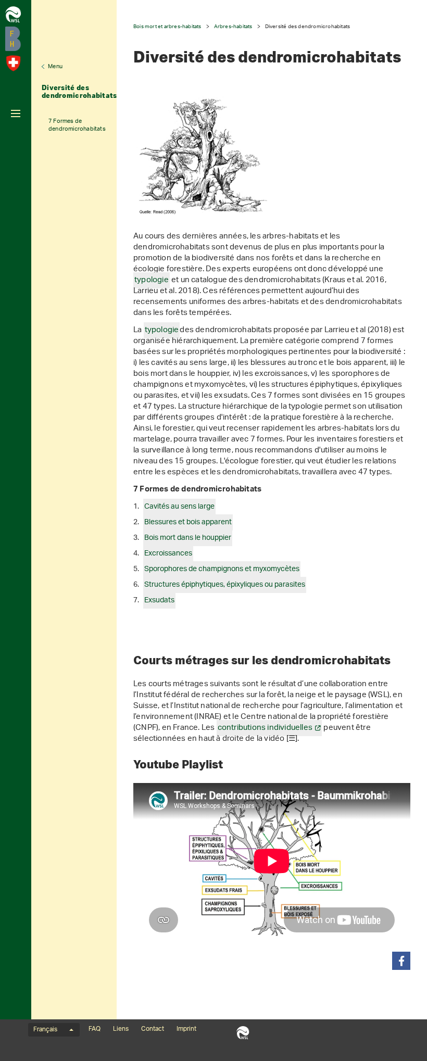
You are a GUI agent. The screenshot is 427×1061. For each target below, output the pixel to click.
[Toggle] (15, 113)
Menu (55, 66)
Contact (152, 1029)
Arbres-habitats (233, 26)
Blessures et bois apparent (188, 522)
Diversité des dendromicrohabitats (79, 91)
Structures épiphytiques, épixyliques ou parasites (224, 585)
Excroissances (168, 554)
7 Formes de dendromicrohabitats (77, 125)
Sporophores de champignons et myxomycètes (221, 569)
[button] (401, 961)
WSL (243, 1032)
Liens (121, 1029)
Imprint (186, 1029)
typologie (151, 280)
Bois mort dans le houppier (187, 538)
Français (45, 1030)
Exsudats (159, 600)
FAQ (95, 1029)
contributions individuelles (265, 728)
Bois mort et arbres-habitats (167, 26)
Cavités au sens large (179, 507)
